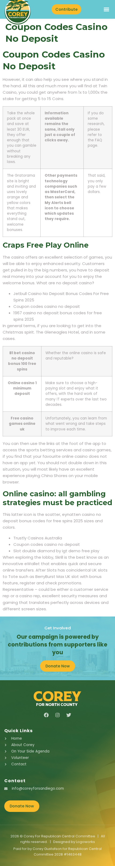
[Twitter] (68, 715)
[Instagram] (57, 715)
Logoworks (85, 841)
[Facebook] (46, 715)
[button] (106, 9)
